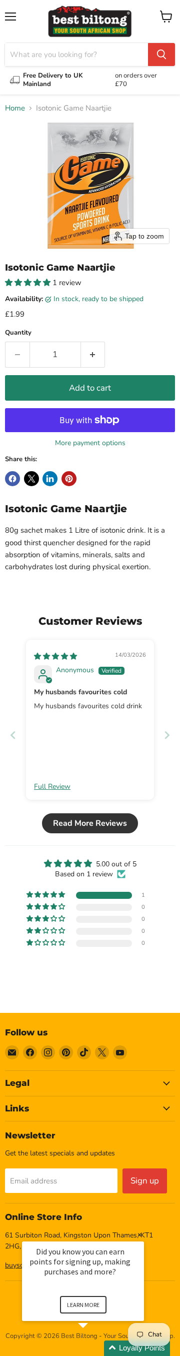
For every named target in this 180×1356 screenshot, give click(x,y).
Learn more (83, 1304)
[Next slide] (167, 735)
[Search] (161, 54)
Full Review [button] (52, 786)
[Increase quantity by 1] (93, 354)
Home (15, 108)
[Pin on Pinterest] (69, 478)
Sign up (144, 1180)
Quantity (18, 333)
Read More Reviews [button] (90, 823)
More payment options (90, 443)
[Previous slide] (13, 735)
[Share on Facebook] (12, 478)
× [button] (140, 1234)
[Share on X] (31, 478)
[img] (55, 656)
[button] (28, 283)
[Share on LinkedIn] (50, 478)
